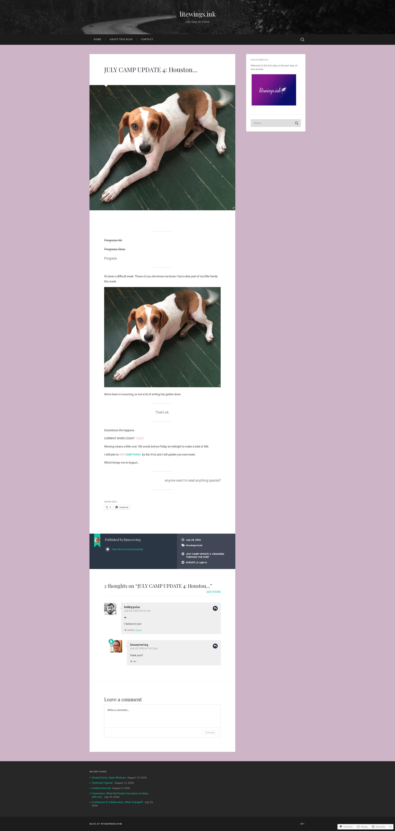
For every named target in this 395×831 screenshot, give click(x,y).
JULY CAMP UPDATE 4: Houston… (151, 69)
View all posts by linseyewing (127, 549)
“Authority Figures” (102, 782)
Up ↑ (303, 824)
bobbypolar (132, 607)
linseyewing (139, 644)
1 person (138, 630)
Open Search (302, 39)
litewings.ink (198, 14)
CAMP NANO (133, 454)
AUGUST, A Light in (196, 562)
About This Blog (121, 39)
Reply (215, 608)
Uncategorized (194, 545)
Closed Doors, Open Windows (109, 777)
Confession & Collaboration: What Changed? (117, 802)
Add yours (213, 591)
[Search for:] (276, 123)
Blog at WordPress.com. (106, 824)
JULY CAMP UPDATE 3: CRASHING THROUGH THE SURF (205, 556)
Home (97, 39)
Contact (147, 39)
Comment (210, 732)
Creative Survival (101, 788)
